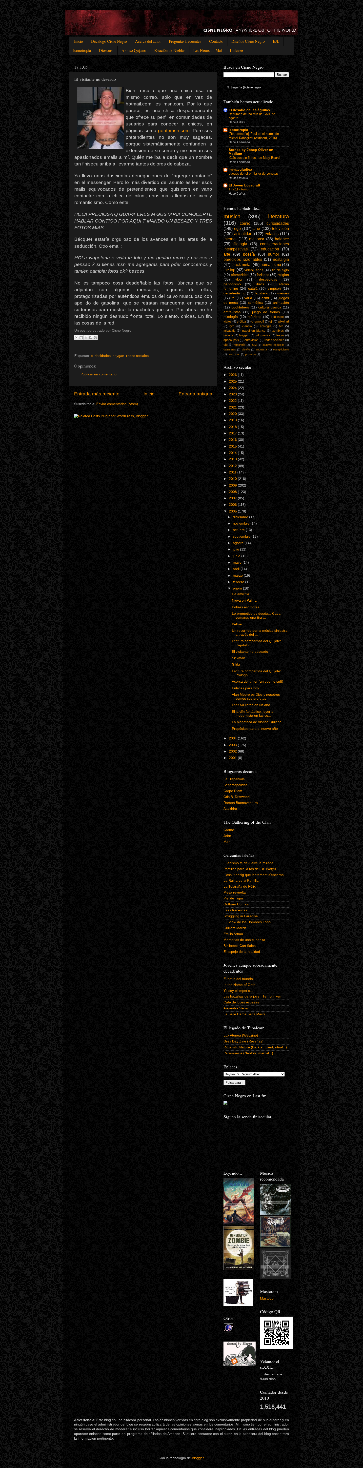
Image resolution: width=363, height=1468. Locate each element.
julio (236, 549)
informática (263, 335)
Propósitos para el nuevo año (255, 729)
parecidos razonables (242, 259)
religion (283, 275)
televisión (280, 228)
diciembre (241, 517)
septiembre (242, 536)
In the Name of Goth (239, 985)
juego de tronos (266, 312)
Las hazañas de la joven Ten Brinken (252, 996)
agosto (238, 543)
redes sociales (137, 356)
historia (228, 335)
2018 (233, 427)
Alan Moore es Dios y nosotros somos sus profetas (256, 696)
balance (282, 239)
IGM (254, 344)
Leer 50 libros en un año (251, 705)
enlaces (272, 233)
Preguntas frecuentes (185, 41)
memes (283, 293)
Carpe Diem (232, 791)
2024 (233, 388)
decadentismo (234, 293)
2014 (233, 453)
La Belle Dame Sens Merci (244, 1014)
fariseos (263, 275)
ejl (271, 321)
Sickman (238, 658)
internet (230, 239)
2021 (233, 407)
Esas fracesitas (235, 910)
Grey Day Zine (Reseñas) (243, 1041)
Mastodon (268, 1298)
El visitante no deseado (250, 651)
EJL (276, 41)
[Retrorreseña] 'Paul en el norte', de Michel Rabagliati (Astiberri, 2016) (254, 136)
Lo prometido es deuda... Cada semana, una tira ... (256, 615)
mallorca (256, 239)
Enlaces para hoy (245, 688)
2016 (233, 440)
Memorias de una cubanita (244, 940)
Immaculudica (240, 169)
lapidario (261, 293)
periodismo (232, 284)
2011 (233, 472)
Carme (228, 830)
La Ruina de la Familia (241, 880)
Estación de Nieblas (169, 50)
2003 (233, 745)
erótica (241, 321)
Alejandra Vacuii (235, 1008)
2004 (233, 738)
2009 (233, 485)
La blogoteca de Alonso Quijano (257, 722)
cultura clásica (269, 307)
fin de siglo (280, 270)
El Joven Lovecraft (244, 185)
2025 (233, 381)
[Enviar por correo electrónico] (76, 337)
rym (231, 326)
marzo (238, 575)
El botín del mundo (238, 979)
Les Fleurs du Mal (207, 50)
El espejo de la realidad (241, 952)
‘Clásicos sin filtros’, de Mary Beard (254, 158)
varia (248, 298)
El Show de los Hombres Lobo (247, 922)
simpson (274, 288)
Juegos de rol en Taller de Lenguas (254, 173)
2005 (233, 511)
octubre (239, 530)
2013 (233, 459)
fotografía (239, 344)
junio (237, 556)
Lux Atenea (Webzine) (240, 1035)
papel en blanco (254, 330)
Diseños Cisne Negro (248, 41)
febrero (239, 582)
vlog (238, 279)
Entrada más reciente (97, 393)
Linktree (236, 50)
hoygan (118, 356)
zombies (278, 330)
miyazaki (229, 330)
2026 (233, 375)
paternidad (234, 354)
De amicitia (240, 594)
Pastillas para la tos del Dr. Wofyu (249, 869)
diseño (246, 349)
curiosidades (101, 356)
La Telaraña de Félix (239, 886)
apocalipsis (231, 340)
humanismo (271, 264)
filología (240, 244)
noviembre (241, 523)
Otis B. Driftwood (236, 797)
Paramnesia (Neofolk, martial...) (248, 1053)
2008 (233, 492)
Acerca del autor (148, 41)
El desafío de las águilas (249, 110)
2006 (233, 505)
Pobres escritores (245, 607)
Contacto (216, 41)
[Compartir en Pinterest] (95, 337)
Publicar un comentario (99, 374)
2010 (233, 479)
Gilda (236, 664)
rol (233, 298)
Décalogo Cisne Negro (109, 41)
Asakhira (230, 809)
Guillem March (234, 928)
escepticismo (281, 349)
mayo (237, 562)
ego (237, 228)
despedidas (268, 279)
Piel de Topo (233, 898)
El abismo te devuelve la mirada (248, 863)
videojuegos (253, 270)
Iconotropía (82, 50)
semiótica (255, 303)
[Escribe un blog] (81, 337)
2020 (233, 414)
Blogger (198, 1458)
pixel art (283, 321)
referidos (254, 317)
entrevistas (232, 312)
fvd (281, 326)
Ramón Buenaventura (240, 803)
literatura (278, 216)
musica (232, 216)
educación (270, 249)
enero (238, 588)
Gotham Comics (236, 904)
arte (226, 254)
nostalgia (281, 259)
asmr (265, 298)
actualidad (243, 233)
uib (225, 345)
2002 (233, 751)
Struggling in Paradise (240, 916)
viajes (227, 321)
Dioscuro (106, 50)
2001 (233, 758)
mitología (230, 317)
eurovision (251, 340)
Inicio (78, 41)
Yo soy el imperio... (238, 991)
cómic (245, 223)
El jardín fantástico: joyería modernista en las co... (252, 713)
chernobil (257, 321)
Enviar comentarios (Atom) (117, 404)
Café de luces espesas (241, 1002)
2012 (233, 466)
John (227, 836)
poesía (249, 254)
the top (229, 269)
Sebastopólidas (235, 785)
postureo (250, 354)
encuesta (261, 349)
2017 (233, 433)
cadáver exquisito (273, 344)
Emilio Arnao (233, 934)
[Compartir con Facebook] (90, 337)
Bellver (237, 624)
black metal (241, 264)
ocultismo (277, 317)
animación (281, 303)
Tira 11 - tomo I (239, 189)
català (253, 288)
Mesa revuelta (234, 892)
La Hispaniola (234, 779)
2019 (233, 420)
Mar (226, 842)
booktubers (240, 307)
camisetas (229, 349)
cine (256, 228)
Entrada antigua (195, 393)
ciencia (247, 326)
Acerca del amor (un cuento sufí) (257, 681)
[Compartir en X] (85, 337)
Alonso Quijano (133, 50)
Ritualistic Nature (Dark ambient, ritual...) (255, 1047)
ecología (265, 326)
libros (260, 284)
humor (273, 254)
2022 (233, 401)
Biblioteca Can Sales (239, 946)
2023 (233, 394)
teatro (280, 335)
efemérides (239, 275)
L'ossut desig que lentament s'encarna (253, 875)
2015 (233, 446)
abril (237, 569)
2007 (233, 498)
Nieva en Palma (244, 600)
